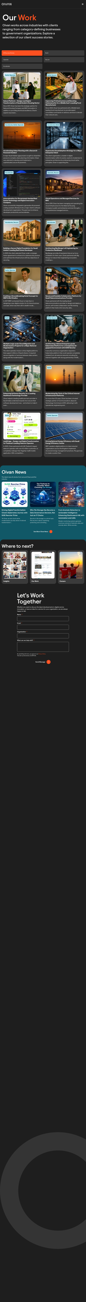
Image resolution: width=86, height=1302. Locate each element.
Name (19, 614)
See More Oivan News (41, 531)
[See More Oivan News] (50, 532)
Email (19, 623)
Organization (21, 631)
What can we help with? (25, 640)
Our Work (35, 581)
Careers (63, 581)
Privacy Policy (42, 654)
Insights (6, 581)
